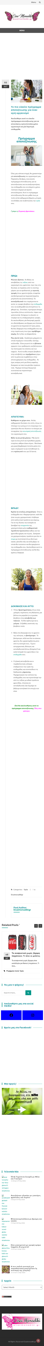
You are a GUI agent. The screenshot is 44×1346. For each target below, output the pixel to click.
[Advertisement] (22, 58)
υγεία (38, 201)
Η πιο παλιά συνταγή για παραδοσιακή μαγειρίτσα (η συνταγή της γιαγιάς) (24, 1268)
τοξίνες (25, 282)
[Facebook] (11, 1015)
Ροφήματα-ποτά (12, 971)
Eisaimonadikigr (17, 895)
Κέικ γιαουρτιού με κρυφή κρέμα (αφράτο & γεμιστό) (26, 1246)
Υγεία (26, 890)
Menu (33, 2)
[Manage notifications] (38, 1341)
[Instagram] (32, 1015)
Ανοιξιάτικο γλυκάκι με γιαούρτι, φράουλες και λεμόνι (26, 1196)
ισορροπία (25, 525)
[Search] (28, 992)
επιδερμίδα (38, 304)
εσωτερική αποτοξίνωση (32, 431)
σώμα (13, 539)
